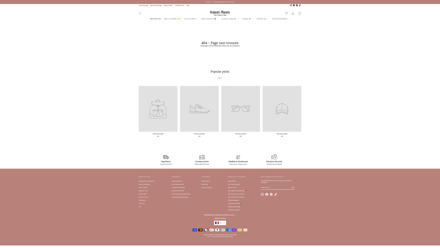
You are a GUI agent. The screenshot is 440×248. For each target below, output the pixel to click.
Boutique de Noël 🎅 (234, 207)
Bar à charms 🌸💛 (173, 19)
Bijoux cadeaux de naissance (236, 197)
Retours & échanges (144, 184)
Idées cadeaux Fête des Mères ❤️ (237, 191)
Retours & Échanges (156, 5)
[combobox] (220, 223)
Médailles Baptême (233, 200)
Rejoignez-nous (143, 191)
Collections (190, 19)
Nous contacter (143, 188)
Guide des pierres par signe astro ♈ (182, 194)
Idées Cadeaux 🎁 (209, 19)
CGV (140, 207)
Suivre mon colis (143, 5)
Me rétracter (142, 200)
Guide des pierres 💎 (178, 191)
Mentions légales (208, 235)
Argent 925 (262, 19)
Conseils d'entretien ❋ (178, 188)
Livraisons (142, 203)
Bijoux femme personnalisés (236, 194)
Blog (188, 5)
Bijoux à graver (229, 19)
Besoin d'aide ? (168, 5)
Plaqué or (247, 19)
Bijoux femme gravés (234, 184)
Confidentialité (218, 235)
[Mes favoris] (287, 13)
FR (220, 223)
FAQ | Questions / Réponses (146, 181)
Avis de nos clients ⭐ (230, 235)
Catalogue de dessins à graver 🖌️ (181, 197)
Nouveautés (155, 19)
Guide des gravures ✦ (178, 184)
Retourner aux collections (231, 46)
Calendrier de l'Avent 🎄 (235, 203)
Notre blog (204, 184)
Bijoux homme (232, 188)
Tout (220, 78)
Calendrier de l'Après (234, 210)
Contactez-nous (179, 5)
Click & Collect (143, 194)
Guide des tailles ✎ (177, 181)
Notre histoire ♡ (206, 181)
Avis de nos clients (206, 188)
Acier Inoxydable (280, 19)
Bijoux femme (232, 181)
